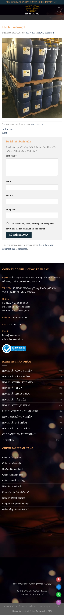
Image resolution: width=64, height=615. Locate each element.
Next (6, 133)
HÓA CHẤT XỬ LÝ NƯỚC (16, 394)
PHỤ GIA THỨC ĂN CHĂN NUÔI (20, 411)
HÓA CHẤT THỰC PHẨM (16, 405)
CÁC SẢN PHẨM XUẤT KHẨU (19, 434)
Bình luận (11, 156)
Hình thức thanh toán (12, 486)
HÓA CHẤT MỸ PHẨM (14, 422)
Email (9, 195)
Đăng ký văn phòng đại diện (15, 503)
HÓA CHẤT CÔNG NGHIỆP (17, 371)
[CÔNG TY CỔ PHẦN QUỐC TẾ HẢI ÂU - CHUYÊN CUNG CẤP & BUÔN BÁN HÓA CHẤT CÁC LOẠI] (32, 9)
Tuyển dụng (45, 607)
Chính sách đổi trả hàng (13, 480)
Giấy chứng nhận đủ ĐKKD (15, 509)
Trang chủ (9, 607)
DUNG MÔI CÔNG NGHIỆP (17, 417)
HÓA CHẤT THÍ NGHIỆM (16, 428)
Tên (8, 181)
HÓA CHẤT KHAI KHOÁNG (17, 382)
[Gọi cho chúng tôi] (36, 17)
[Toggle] (60, 440)
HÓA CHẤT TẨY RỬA (14, 399)
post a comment (37, 124)
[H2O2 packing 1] (32, 78)
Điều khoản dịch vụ (11, 457)
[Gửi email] (32, 17)
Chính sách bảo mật (11, 463)
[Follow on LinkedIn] (40, 17)
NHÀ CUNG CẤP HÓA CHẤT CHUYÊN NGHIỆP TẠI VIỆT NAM (31, 2)
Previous (7, 129)
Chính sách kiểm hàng (12, 474)
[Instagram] (28, 17)
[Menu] (4, 9)
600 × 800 (30, 32)
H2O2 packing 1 (46, 32)
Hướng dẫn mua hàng (12, 469)
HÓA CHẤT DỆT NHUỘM (16, 376)
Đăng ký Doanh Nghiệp (13, 498)
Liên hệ (32, 607)
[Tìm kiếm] (59, 9)
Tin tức (57, 607)
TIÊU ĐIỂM (8, 440)
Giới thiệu (21, 607)
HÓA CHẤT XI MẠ (12, 388)
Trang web (10, 209)
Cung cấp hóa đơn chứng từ (15, 492)
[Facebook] (24, 17)
